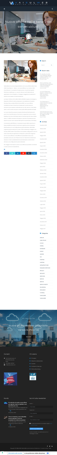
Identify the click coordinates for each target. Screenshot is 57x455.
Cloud (41, 243)
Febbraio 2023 (43, 170)
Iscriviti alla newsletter (36, 428)
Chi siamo (33, 358)
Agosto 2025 (43, 132)
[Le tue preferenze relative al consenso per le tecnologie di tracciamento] (2, 452)
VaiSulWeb (28, 42)
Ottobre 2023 (43, 156)
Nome (31, 403)
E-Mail (31, 416)
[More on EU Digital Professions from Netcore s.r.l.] (33, 379)
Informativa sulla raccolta (15, 453)
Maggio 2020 (43, 190)
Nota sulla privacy (35, 369)
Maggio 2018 (43, 218)
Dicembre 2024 (43, 139)
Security (42, 273)
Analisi (42, 237)
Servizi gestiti (44, 284)
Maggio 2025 (43, 135)
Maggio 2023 (43, 163)
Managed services (45, 267)
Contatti (33, 363)
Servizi (42, 278)
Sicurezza (43, 287)
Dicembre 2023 (43, 149)
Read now (28, 336)
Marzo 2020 (42, 194)
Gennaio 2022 (43, 187)
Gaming (42, 254)
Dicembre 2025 (43, 125)
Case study (43, 240)
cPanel (42, 245)
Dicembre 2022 (43, 176)
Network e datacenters (37, 361)
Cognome (32, 410)
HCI (41, 256)
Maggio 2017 (42, 228)
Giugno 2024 (42, 145)
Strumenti (43, 289)
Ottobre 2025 (43, 128)
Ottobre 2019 (43, 201)
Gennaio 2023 (43, 173)
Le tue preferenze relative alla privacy (34, 453)
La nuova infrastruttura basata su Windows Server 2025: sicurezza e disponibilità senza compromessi (46, 94)
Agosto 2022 (43, 180)
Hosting (42, 259)
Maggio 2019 (43, 207)
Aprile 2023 (42, 166)
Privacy (42, 270)
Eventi (41, 251)
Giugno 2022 (43, 183)
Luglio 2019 (42, 204)
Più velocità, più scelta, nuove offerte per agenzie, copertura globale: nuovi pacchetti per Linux (17, 404)
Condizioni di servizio (36, 366)
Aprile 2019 (42, 211)
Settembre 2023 (43, 159)
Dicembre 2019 (43, 197)
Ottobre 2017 (43, 225)
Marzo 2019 (42, 214)
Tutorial (42, 292)
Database (42, 248)
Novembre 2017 (43, 221)
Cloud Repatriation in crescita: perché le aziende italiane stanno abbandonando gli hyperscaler (46, 104)
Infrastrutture (44, 265)
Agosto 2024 (43, 142)
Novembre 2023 (43, 152)
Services (42, 276)
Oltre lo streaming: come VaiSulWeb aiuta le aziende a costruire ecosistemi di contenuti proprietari (17, 418)
